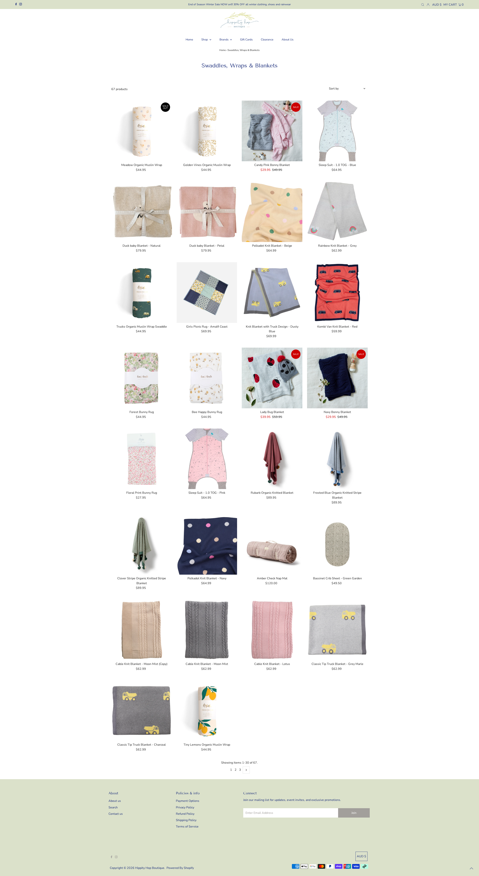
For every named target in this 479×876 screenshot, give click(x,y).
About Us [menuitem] (287, 39)
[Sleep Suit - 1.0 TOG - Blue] (337, 131)
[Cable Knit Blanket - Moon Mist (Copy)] (141, 630)
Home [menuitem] (189, 39)
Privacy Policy (185, 807)
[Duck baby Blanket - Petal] (207, 211)
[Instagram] (20, 4)
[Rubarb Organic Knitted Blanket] (272, 459)
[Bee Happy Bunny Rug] (207, 378)
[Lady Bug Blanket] (272, 378)
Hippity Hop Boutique (149, 868)
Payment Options (187, 801)
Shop (205, 39)
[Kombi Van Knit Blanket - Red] (337, 292)
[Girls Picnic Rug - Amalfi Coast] (207, 292)
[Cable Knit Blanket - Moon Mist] (207, 630)
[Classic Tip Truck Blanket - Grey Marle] (337, 630)
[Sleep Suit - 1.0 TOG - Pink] (207, 459)
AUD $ (437, 5)
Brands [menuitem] (224, 39)
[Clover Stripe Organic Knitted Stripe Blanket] (141, 544)
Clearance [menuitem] (267, 39)
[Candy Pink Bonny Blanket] (272, 131)
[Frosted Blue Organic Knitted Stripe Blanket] (337, 459)
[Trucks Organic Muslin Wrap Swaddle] (141, 292)
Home (222, 50)
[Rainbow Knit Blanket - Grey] (337, 211)
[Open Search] (422, 4)
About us (115, 801)
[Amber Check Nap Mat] (272, 544)
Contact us (116, 814)
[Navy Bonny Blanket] (337, 378)
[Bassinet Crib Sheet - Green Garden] (337, 544)
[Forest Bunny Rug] (141, 378)
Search (113, 807)
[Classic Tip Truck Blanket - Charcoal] (141, 710)
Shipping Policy (186, 820)
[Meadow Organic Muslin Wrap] (141, 131)
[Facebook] (16, 4)
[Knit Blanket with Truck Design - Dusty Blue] (272, 292)
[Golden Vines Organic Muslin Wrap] (207, 131)
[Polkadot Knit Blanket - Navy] (207, 544)
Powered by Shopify (180, 868)
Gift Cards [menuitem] (246, 39)
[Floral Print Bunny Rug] (141, 459)
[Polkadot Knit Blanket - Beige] (272, 211)
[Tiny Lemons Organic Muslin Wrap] (207, 710)
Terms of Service (187, 826)
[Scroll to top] (471, 868)
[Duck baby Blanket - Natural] (141, 211)
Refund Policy (185, 814)
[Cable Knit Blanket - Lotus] (272, 630)
